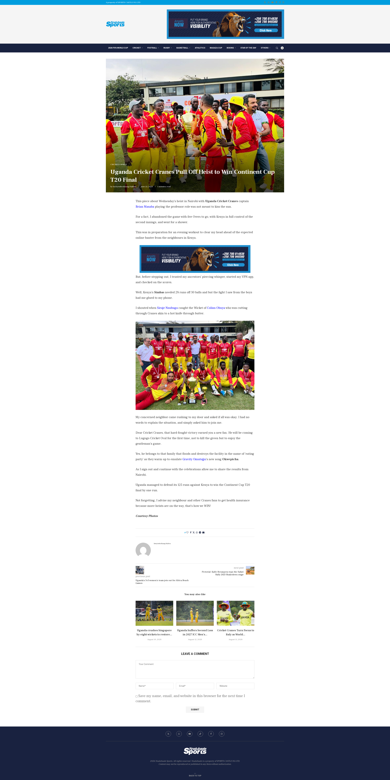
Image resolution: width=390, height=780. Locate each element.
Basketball (182, 48)
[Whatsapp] (268, 2)
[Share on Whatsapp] (197, 532)
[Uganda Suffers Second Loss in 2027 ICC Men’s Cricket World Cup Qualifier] (195, 613)
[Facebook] (279, 2)
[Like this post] (187, 532)
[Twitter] (265, 2)
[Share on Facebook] (190, 532)
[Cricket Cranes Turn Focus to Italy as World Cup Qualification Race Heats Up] (235, 613)
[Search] (276, 48)
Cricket (137, 48)
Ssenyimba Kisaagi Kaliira (124, 186)
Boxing (230, 48)
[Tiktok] (276, 2)
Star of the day (248, 48)
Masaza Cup (216, 48)
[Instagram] (283, 2)
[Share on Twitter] (194, 532)
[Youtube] (272, 2)
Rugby (166, 48)
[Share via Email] (203, 532)
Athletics (200, 48)
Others (264, 48)
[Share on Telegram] (200, 532)
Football (152, 48)
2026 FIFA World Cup (118, 48)
